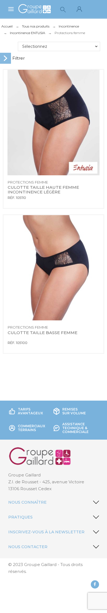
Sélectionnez (34, 46)
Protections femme (28, 182)
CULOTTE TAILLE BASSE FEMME (42, 332)
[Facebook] (95, 584)
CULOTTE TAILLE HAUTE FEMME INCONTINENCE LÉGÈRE (44, 189)
